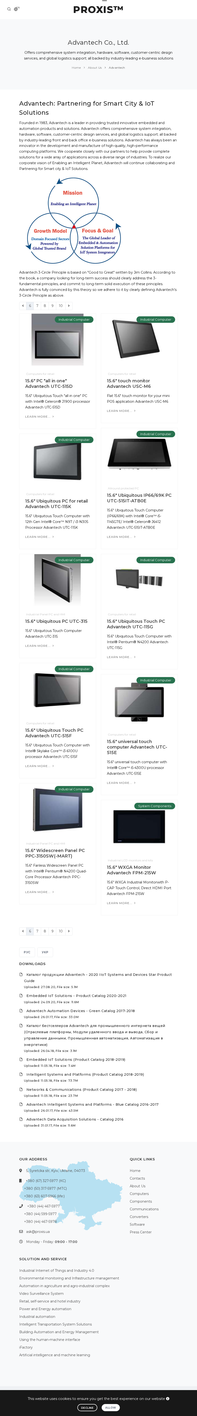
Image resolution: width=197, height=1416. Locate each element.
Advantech (116, 67)
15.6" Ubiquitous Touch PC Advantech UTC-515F (54, 733)
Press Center (141, 1232)
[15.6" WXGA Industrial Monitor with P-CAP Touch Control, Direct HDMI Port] (139, 826)
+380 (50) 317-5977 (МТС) (45, 1188)
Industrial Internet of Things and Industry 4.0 (56, 1270)
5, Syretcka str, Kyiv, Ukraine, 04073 (55, 1171)
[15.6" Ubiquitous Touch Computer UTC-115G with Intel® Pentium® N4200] (139, 580)
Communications (144, 1209)
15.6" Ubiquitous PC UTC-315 (56, 621)
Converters (139, 1217)
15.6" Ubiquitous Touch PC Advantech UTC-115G (136, 624)
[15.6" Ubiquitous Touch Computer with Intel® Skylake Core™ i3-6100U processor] (57, 689)
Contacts (137, 1178)
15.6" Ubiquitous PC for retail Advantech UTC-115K (56, 503)
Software (137, 1224)
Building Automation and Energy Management (59, 1332)
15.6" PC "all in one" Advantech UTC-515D (49, 383)
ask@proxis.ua (38, 1232)
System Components (154, 806)
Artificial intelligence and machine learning (54, 1355)
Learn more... (38, 416)
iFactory (26, 1347)
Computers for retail (40, 374)
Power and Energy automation (45, 1309)
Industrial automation (37, 1316)
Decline (87, 1408)
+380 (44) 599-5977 (40, 1214)
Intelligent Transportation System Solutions (55, 1324)
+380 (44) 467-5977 (43, 1206)
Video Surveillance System (41, 1293)
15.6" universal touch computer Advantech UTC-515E (137, 747)
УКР (45, 952)
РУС (27, 952)
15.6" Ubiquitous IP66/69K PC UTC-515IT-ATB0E (139, 498)
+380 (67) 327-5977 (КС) (46, 1181)
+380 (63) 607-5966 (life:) (44, 1196)
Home (76, 67)
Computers (139, 1194)
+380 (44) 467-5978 (40, 1221)
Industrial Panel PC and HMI (45, 614)
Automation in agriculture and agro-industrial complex (64, 1286)
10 (61, 306)
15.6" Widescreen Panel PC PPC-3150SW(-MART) (55, 853)
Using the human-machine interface (49, 1340)
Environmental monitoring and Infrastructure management (69, 1278)
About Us (94, 67)
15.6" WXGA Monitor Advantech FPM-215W (131, 870)
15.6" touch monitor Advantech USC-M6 (129, 383)
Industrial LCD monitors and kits (130, 860)
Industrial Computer (74, 319)
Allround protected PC (123, 488)
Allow (110, 1407)
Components (141, 1201)
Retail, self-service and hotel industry (49, 1301)
